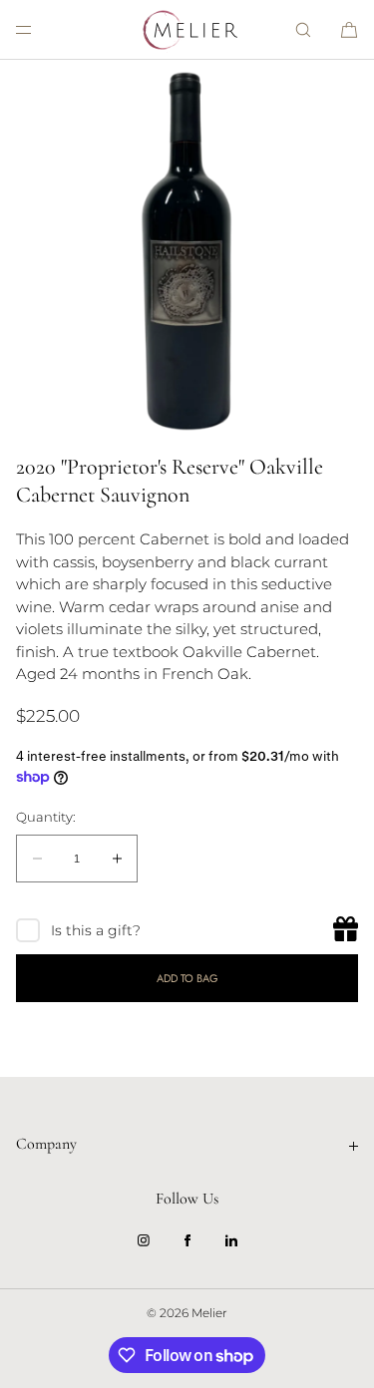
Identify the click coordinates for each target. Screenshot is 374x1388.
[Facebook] (187, 1240)
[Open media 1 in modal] (187, 247)
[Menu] (40, 29)
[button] (303, 29)
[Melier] (187, 30)
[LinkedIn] (231, 1240)
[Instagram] (144, 1240)
